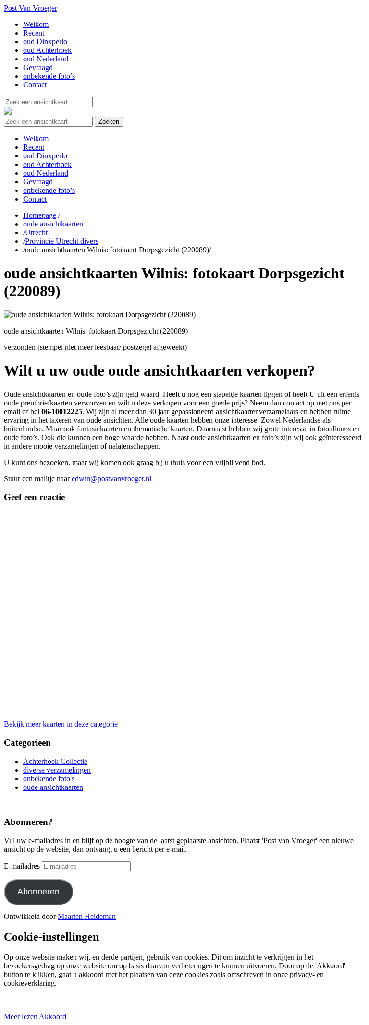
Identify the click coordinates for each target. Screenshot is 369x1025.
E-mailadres (22, 866)
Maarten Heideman (87, 916)
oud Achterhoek (47, 50)
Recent (33, 33)
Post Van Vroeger (30, 8)
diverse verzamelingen (57, 770)
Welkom (36, 24)
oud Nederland (45, 59)
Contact (35, 85)
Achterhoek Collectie (55, 761)
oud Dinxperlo (45, 41)
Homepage (39, 215)
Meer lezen (20, 1017)
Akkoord (52, 1017)
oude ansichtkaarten (53, 224)
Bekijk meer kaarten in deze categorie (61, 724)
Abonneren (38, 891)
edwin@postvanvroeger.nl (111, 479)
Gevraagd (38, 67)
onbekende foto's (48, 779)
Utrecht (36, 232)
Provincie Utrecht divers (61, 241)
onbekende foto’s (49, 76)
